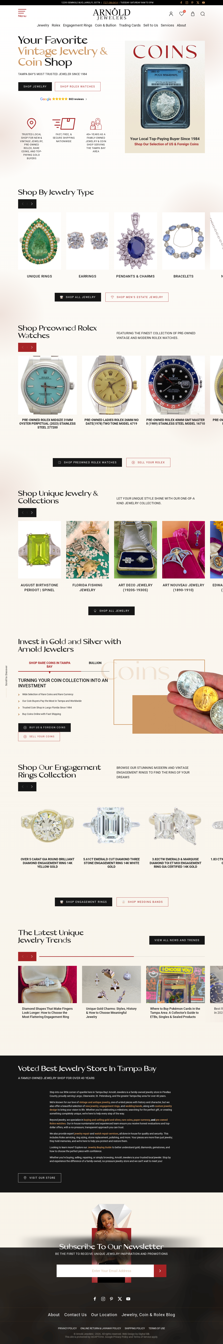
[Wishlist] (182, 14)
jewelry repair (82, 1133)
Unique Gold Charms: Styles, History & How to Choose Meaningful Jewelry (111, 1013)
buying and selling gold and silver (102, 1119)
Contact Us (75, 1314)
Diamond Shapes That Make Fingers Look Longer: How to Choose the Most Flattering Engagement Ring (47, 1013)
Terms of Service (142, 1336)
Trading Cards (130, 25)
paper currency (142, 1119)
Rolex (56, 25)
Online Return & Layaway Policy (100, 1328)
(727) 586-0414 (110, 2)
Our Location (104, 1314)
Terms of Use (157, 1328)
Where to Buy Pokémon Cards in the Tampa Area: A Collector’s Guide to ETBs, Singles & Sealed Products (175, 1013)
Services (167, 25)
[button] (203, 14)
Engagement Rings (77, 25)
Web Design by (135, 1334)
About (181, 25)
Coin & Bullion (105, 25)
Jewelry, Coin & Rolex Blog (148, 1314)
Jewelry (43, 25)
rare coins (127, 1119)
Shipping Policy (135, 1328)
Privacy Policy (67, 1328)
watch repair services (106, 1133)
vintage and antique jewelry (94, 1102)
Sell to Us (150, 25)
